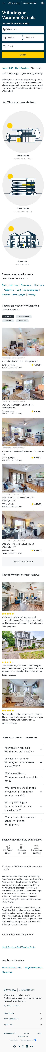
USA (11, 68)
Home (4, 68)
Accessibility (14, 1040)
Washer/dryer (19, 295)
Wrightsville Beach (33, 967)
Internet (22, 320)
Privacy (40, 1033)
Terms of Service (23, 1036)
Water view (39, 285)
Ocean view (26, 285)
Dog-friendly (24, 316)
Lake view (13, 285)
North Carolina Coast (11, 967)
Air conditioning (30, 290)
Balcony (31, 295)
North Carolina (22, 68)
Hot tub (8, 320)
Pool (4, 285)
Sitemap (26, 1033)
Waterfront (9, 290)
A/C (19, 290)
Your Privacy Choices (27, 1040)
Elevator (6, 295)
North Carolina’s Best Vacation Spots (18, 947)
